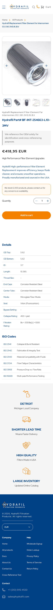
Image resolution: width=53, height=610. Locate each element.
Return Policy (32, 568)
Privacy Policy (33, 556)
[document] (26, 65)
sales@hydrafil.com (18, 596)
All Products (17, 20)
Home (4, 20)
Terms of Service (34, 562)
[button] (34, 7)
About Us (6, 562)
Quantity (6, 200)
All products (7, 550)
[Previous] (7, 65)
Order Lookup (33, 550)
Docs (4, 556)
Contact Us (7, 568)
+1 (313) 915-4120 (17, 589)
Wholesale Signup (35, 543)
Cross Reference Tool (11, 575)
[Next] (46, 65)
